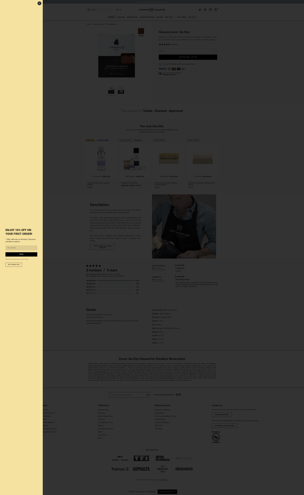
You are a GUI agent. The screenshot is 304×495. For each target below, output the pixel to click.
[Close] (39, 3)
